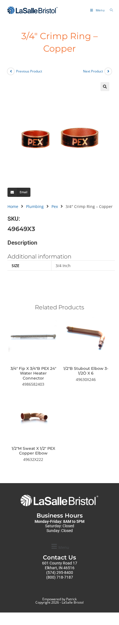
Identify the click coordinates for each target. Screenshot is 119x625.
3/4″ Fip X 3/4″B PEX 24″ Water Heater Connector (33, 373)
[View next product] (108, 71)
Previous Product (29, 71)
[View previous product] (11, 71)
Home (12, 206)
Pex (54, 206)
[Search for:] (109, 10)
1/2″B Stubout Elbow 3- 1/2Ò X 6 (85, 371)
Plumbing (35, 206)
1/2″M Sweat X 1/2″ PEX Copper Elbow (33, 451)
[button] (104, 86)
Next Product (93, 71)
